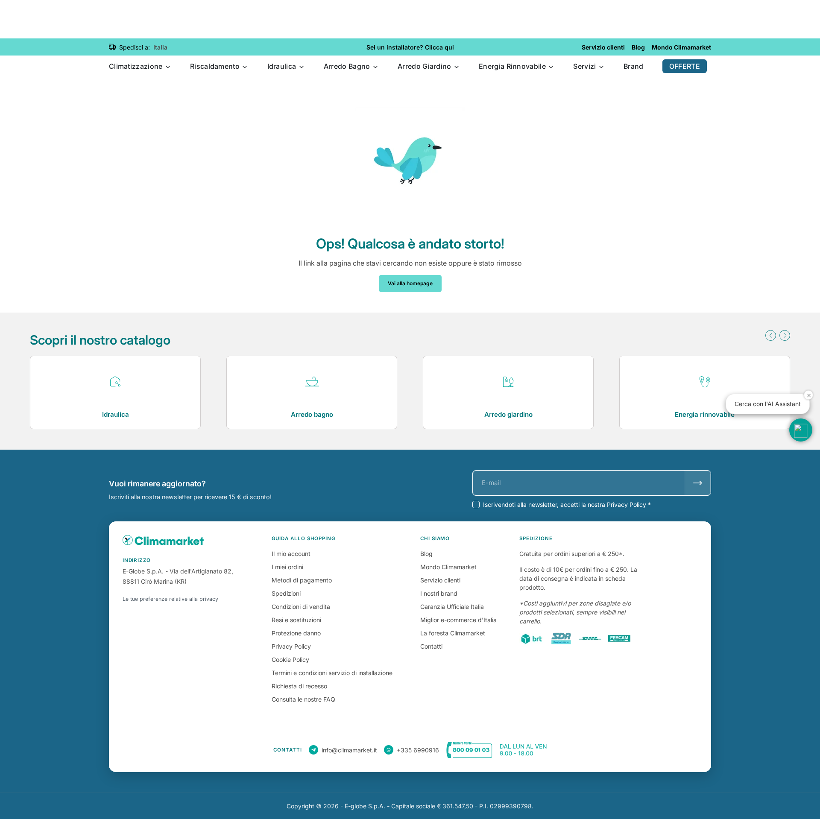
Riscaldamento (215, 66)
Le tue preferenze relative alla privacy (170, 599)
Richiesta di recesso (299, 686)
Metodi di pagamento (302, 580)
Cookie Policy (290, 659)
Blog (426, 553)
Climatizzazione (136, 66)
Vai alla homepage (410, 283)
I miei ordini (287, 566)
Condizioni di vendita (301, 606)
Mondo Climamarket (448, 566)
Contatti (431, 646)
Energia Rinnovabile (513, 66)
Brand (634, 66)
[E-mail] (698, 483)
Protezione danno (296, 633)
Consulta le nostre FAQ (303, 699)
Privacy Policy (291, 646)
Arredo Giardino (425, 66)
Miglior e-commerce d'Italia (458, 619)
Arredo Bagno (348, 66)
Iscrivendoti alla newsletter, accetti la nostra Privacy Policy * (567, 504)
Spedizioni (286, 593)
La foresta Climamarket (452, 633)
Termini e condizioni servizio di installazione (332, 672)
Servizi (585, 66)
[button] (770, 335)
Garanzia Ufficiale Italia (452, 606)
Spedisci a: (134, 47)
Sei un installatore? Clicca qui (410, 47)
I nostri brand (438, 593)
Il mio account (291, 553)
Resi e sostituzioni (296, 619)
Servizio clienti (440, 580)
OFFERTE (684, 66)
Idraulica (282, 66)
